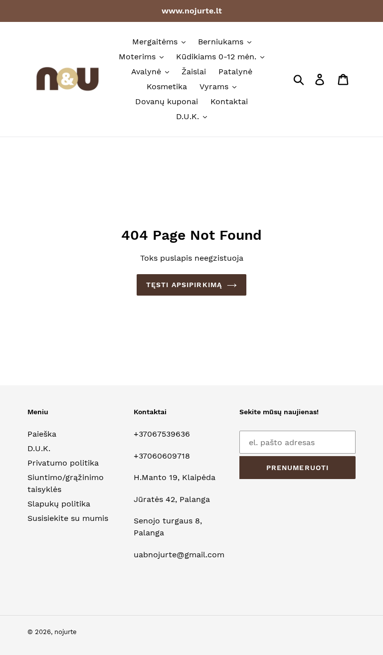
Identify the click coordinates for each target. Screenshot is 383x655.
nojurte (65, 632)
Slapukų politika (58, 503)
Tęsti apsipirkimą (184, 285)
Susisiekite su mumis (67, 518)
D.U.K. (38, 448)
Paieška (41, 434)
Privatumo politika (63, 463)
